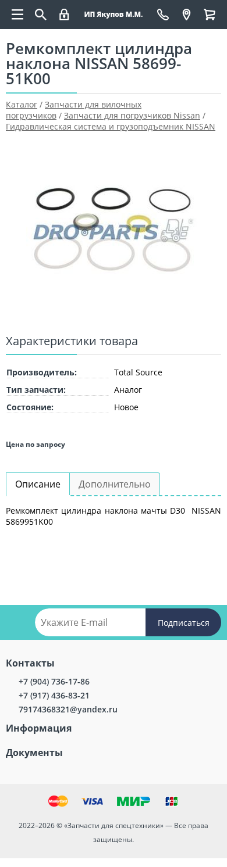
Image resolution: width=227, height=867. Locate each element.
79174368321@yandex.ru (68, 709)
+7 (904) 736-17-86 (54, 681)
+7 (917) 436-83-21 (54, 695)
